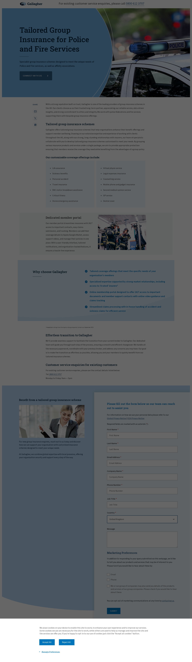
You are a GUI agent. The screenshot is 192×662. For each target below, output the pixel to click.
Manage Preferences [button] (51, 651)
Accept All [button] (46, 642)
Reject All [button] (66, 642)
